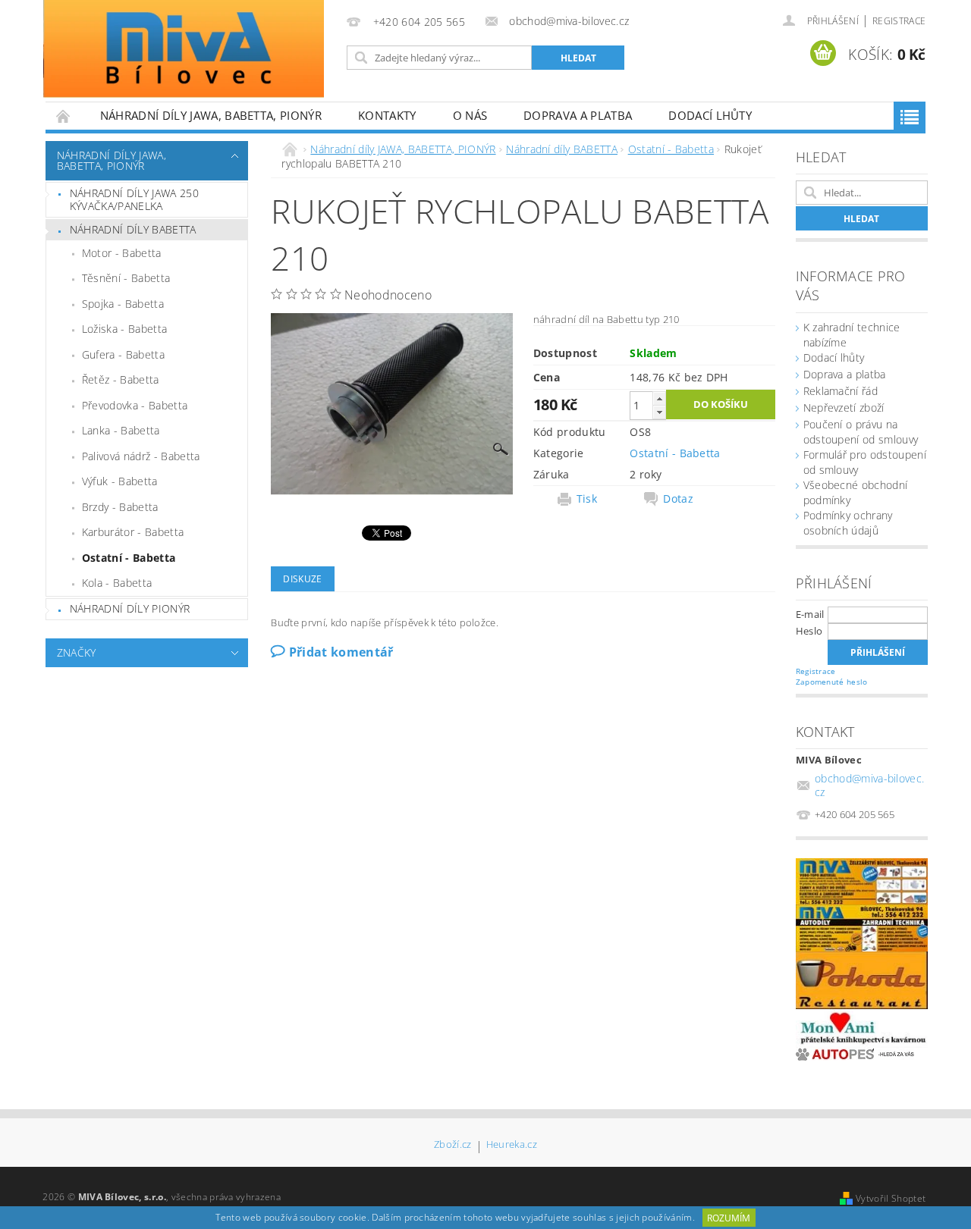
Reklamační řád (840, 391)
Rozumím (728, 1218)
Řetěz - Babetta (120, 379)
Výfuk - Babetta (120, 481)
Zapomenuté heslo (832, 681)
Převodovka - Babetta (134, 405)
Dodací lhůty (710, 115)
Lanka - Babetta (121, 430)
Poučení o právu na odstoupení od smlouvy (861, 432)
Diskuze (302, 578)
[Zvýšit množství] (659, 398)
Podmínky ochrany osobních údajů (848, 523)
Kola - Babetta (117, 582)
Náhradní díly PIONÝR (130, 608)
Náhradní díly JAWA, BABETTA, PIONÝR (211, 115)
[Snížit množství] (659, 412)
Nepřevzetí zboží (844, 407)
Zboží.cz (453, 1145)
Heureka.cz (511, 1145)
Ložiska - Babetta (124, 328)
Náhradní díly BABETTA (133, 229)
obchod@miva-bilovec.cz (869, 785)
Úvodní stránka (64, 115)
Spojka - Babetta (123, 303)
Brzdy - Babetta (120, 507)
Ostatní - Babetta (128, 557)
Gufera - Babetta (123, 354)
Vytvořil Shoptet (890, 1198)
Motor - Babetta (122, 253)
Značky (76, 652)
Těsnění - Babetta (126, 278)
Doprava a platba (577, 115)
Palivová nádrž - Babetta (141, 456)
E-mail (810, 614)
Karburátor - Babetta (133, 532)
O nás (470, 115)
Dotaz (678, 499)
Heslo (809, 631)
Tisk (587, 499)
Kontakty (387, 115)
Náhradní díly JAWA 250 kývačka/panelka (134, 200)
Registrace (898, 20)
